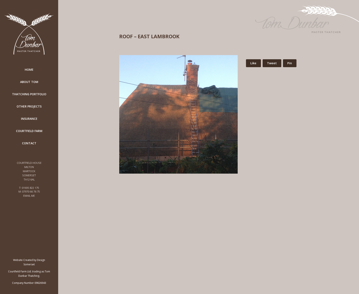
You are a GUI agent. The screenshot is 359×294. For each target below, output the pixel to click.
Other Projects (29, 106)
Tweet (272, 63)
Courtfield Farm (29, 131)
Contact (29, 143)
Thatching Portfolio (29, 94)
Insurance (29, 119)
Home (29, 70)
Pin (289, 63)
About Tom (29, 82)
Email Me (29, 196)
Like (253, 63)
